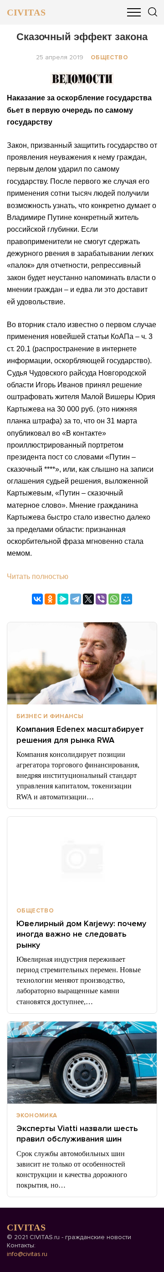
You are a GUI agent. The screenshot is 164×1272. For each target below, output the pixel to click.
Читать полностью (37, 576)
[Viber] (101, 599)
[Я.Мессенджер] (62, 599)
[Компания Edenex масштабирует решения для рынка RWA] (82, 663)
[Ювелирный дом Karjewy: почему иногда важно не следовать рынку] (82, 858)
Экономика (36, 1115)
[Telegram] (75, 599)
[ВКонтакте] (37, 599)
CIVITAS (26, 12)
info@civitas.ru (27, 1254)
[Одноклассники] (50, 599)
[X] (88, 599)
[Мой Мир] (126, 599)
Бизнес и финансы (49, 716)
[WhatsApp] (113, 599)
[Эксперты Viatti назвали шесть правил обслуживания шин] (82, 1063)
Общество (109, 57)
